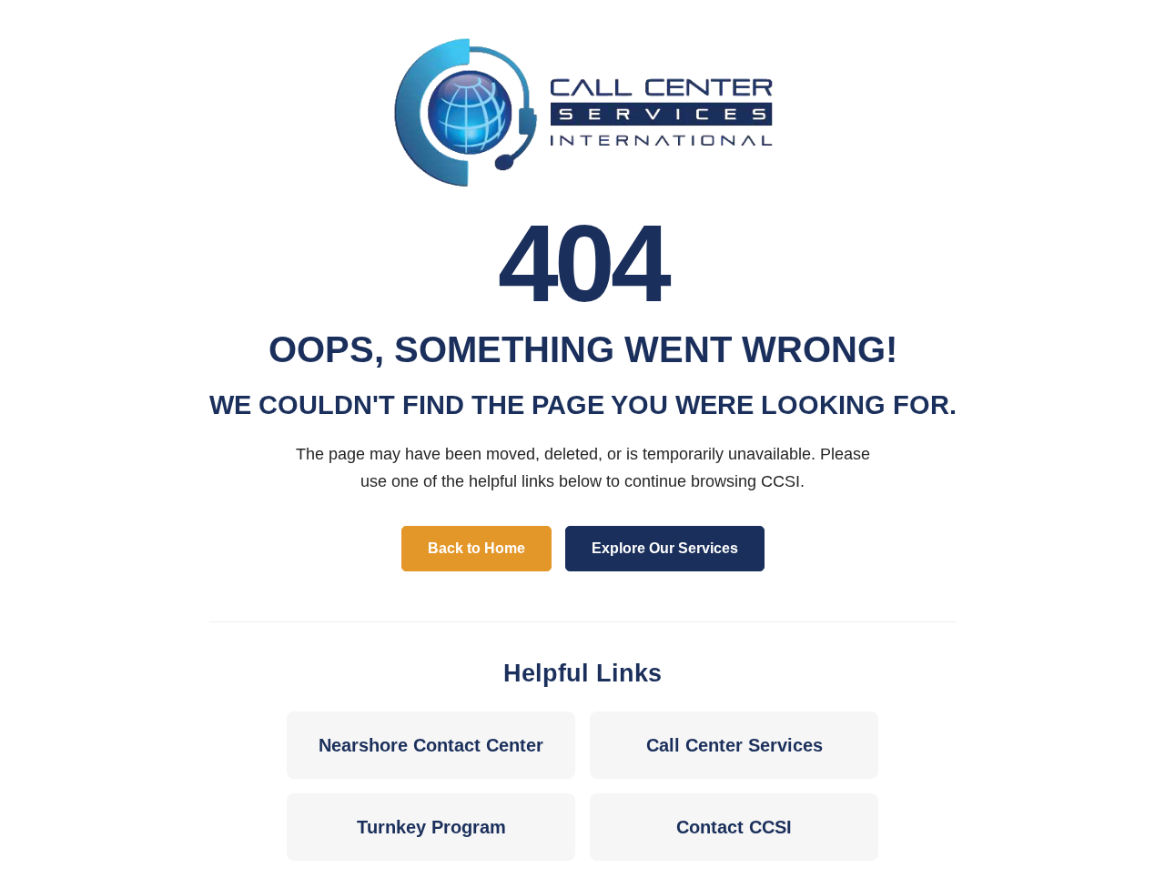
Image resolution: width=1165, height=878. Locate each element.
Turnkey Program (431, 827)
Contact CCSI (734, 827)
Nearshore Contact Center (431, 745)
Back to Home (476, 548)
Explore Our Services (665, 548)
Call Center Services (734, 745)
